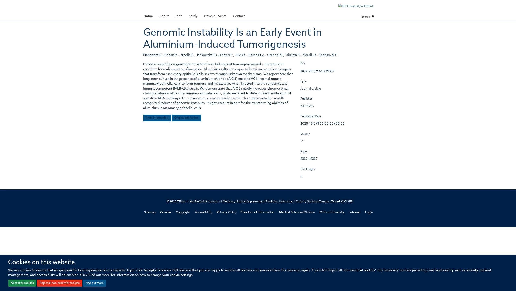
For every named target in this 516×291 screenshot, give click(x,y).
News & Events (215, 16)
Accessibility (203, 212)
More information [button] (157, 117)
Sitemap (150, 212)
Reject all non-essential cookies (60, 283)
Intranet (355, 212)
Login (369, 212)
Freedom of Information (258, 212)
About (164, 16)
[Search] (373, 16)
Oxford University (332, 212)
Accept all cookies (22, 283)
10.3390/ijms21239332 (317, 71)
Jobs (178, 16)
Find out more (94, 283)
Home (148, 16)
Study (193, 16)
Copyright (183, 212)
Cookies (165, 212)
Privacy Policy (226, 212)
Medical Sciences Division (297, 212)
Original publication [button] (186, 117)
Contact (239, 16)
